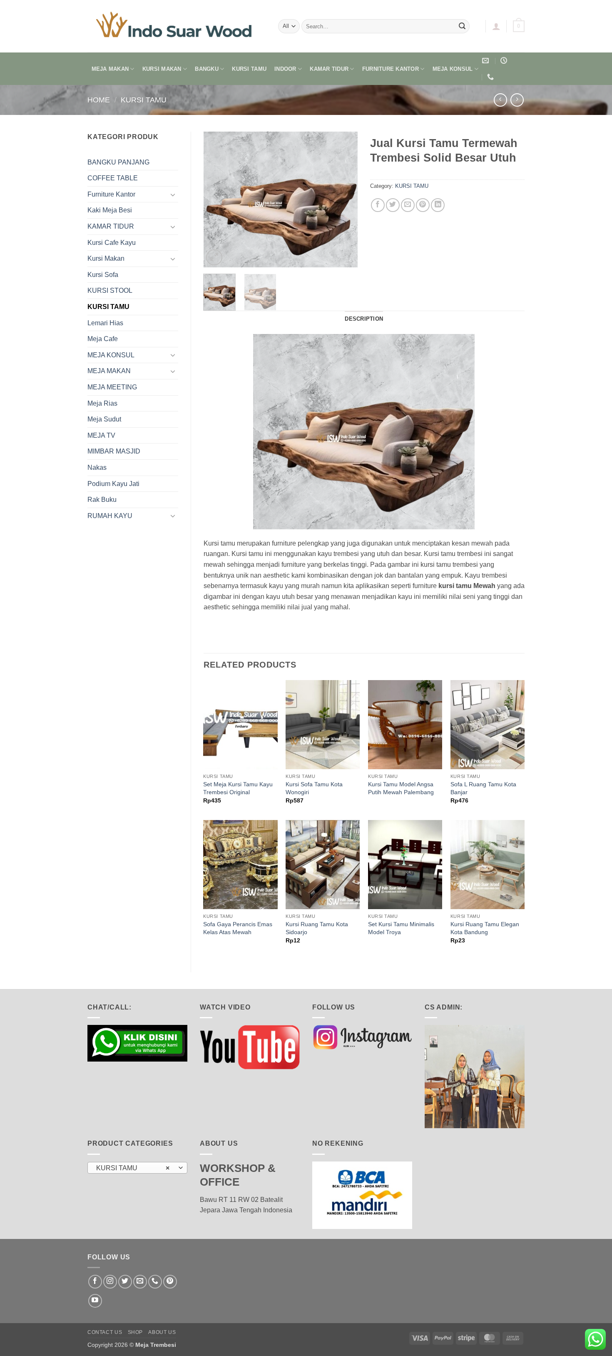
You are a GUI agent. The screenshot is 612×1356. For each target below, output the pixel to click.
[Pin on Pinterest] (423, 205)
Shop (135, 1332)
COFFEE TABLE (112, 178)
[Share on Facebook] (378, 205)
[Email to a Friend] (408, 205)
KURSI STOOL (109, 290)
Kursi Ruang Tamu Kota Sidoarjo (317, 928)
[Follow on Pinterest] (170, 1282)
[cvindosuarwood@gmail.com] (486, 60)
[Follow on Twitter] (125, 1282)
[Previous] (216, 199)
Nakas (97, 467)
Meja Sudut (104, 419)
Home (98, 99)
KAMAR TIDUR (329, 69)
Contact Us (104, 1332)
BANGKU (207, 69)
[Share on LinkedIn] (438, 205)
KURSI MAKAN (162, 69)
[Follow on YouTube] (95, 1301)
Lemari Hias (105, 323)
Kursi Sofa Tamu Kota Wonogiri (314, 788)
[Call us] (155, 1282)
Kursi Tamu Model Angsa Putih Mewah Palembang (401, 788)
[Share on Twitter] (393, 205)
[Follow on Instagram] (110, 1282)
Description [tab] (364, 319)
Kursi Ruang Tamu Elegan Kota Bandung (484, 928)
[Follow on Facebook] (95, 1282)
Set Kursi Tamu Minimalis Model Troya (401, 928)
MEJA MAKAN (110, 69)
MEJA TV (101, 435)
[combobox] (137, 1168)
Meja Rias (102, 403)
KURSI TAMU (249, 69)
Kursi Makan (105, 258)
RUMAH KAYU (109, 515)
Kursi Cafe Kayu (111, 242)
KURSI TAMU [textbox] (133, 1168)
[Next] (344, 199)
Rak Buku (102, 499)
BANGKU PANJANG (118, 162)
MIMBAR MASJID (113, 451)
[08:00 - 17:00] (504, 60)
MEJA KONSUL (453, 69)
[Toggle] (173, 194)
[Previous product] (516, 99)
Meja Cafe (102, 338)
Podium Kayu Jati (113, 483)
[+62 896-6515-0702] (491, 77)
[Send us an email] (140, 1282)
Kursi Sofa (102, 274)
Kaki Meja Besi (109, 210)
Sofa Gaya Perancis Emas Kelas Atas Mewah (237, 928)
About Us (162, 1332)
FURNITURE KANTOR (390, 69)
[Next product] (500, 99)
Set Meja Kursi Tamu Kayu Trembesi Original (238, 788)
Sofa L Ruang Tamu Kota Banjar (483, 788)
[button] (496, 26)
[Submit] (462, 26)
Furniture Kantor (111, 194)
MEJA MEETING (112, 387)
